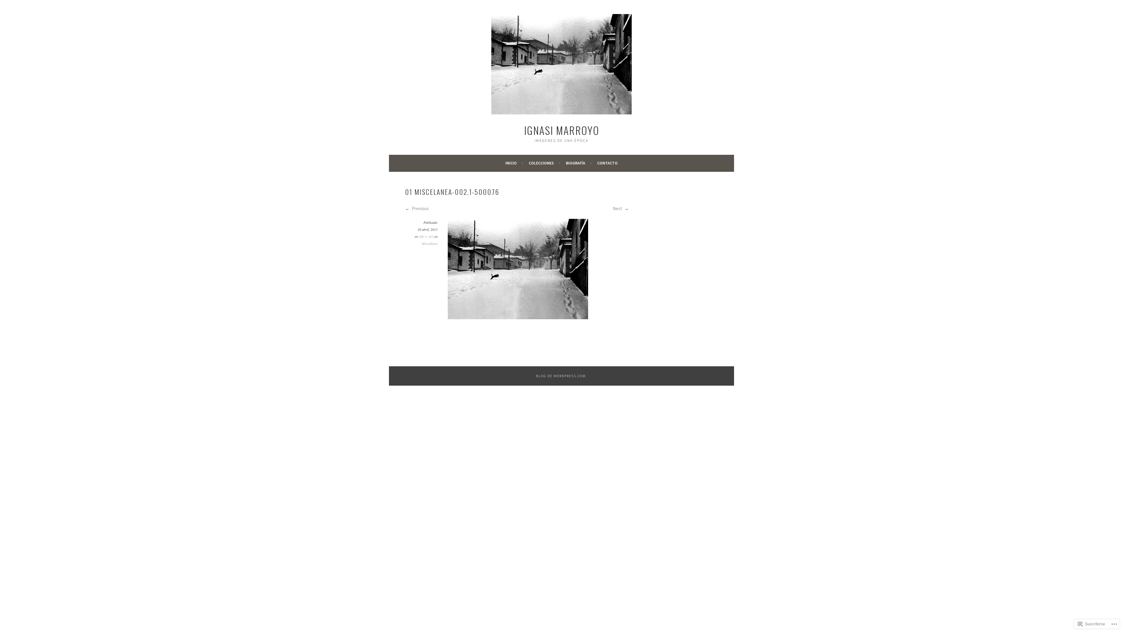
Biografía (575, 163)
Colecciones (541, 163)
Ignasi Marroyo (561, 130)
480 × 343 (426, 236)
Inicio (511, 163)
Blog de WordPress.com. (561, 376)
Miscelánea (430, 243)
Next (618, 208)
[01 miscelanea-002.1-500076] (518, 317)
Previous (419, 208)
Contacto (607, 163)
